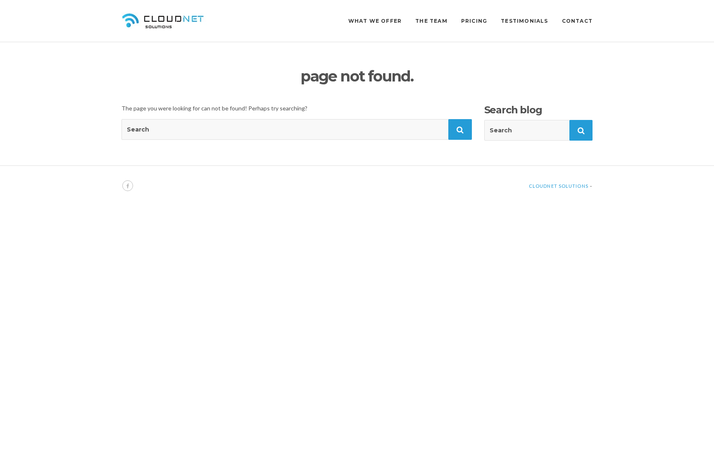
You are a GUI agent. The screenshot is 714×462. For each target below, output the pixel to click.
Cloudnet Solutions (558, 186)
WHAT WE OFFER (375, 21)
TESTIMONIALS (524, 21)
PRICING (474, 21)
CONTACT (577, 21)
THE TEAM (431, 21)
